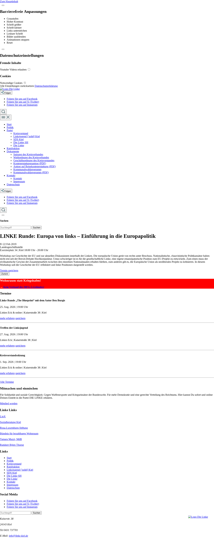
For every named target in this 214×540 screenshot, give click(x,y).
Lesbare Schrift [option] (15, 33)
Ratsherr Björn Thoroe (12, 444)
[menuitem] (110, 98)
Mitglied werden (8, 403)
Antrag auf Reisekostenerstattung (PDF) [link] (34, 166)
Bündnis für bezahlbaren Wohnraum (19, 433)
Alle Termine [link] (7, 381)
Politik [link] (10, 127)
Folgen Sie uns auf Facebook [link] (22, 98)
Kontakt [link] (11, 175)
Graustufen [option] (12, 18)
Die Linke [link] (18, 145)
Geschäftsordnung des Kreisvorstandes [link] (33, 160)
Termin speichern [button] (9, 270)
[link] (10, 89)
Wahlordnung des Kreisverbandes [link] (31, 157)
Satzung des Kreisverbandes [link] (28, 154)
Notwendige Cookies (11, 83)
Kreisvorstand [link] (20, 133)
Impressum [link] (19, 181)
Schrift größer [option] (14, 24)
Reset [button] (10, 42)
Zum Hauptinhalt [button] (9, 1)
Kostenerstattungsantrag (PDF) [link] (29, 163)
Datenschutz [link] (13, 184)
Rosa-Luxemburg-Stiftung (14, 427)
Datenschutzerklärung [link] (46, 86)
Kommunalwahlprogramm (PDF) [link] (31, 172)
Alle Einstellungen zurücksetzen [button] (17, 86)
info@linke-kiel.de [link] (18, 535)
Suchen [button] (36, 227)
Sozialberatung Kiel (10, 422)
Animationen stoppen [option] (18, 39)
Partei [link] (10, 130)
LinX (3, 416)
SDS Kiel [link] (18, 139)
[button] (3, 5)
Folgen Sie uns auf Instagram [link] (22, 104)
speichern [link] (20, 318)
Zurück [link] (4, 274)
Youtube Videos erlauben (13, 69)
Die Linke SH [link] (20, 142)
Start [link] (9, 124)
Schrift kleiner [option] (14, 27)
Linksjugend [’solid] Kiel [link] (26, 136)
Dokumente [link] (13, 151)
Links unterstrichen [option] (17, 30)
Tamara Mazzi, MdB (11, 439)
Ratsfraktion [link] (13, 148)
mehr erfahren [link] (7, 318)
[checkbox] (29, 69)
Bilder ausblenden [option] (16, 36)
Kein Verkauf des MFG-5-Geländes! (23, 287)
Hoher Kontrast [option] (15, 21)
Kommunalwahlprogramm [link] (27, 169)
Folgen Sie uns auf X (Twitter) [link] (23, 101)
